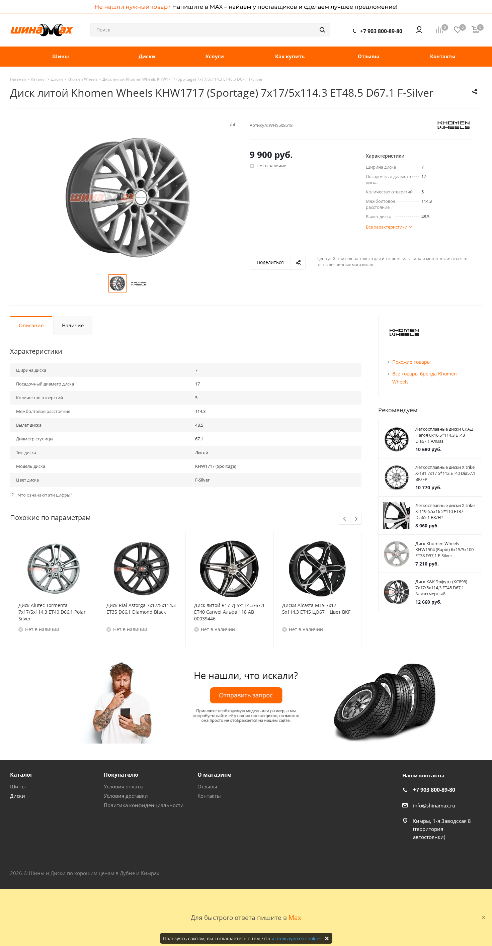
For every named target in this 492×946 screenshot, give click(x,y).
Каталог (21, 774)
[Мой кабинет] (419, 30)
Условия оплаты (124, 786)
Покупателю (121, 774)
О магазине (214, 774)
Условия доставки (126, 795)
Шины (18, 786)
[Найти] (322, 29)
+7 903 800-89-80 (381, 31)
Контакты (209, 795)
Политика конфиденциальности (144, 805)
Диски (17, 795)
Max (295, 917)
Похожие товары (411, 362)
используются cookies (296, 938)
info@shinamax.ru (434, 805)
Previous (344, 519)
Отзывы (207, 786)
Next (355, 519)
